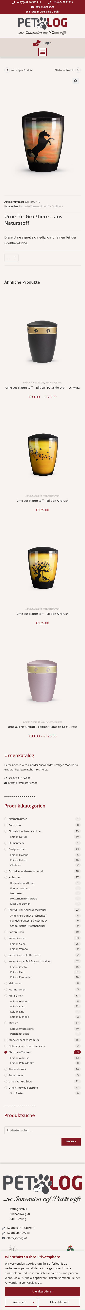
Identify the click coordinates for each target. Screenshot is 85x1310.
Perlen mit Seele (19, 1033)
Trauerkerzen (16, 1075)
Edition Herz (17, 972)
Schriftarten (17, 1093)
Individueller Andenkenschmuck (27, 910)
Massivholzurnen (20, 903)
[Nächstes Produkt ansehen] (78, 70)
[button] (42, 52)
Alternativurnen (18, 819)
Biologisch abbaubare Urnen (25, 831)
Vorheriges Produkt (21, 70)
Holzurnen (15, 877)
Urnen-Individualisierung (23, 1087)
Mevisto (13, 1023)
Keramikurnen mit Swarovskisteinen (30, 961)
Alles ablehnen (59, 1302)
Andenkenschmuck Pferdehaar (28, 915)
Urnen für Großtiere (51, 206)
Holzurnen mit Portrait (23, 898)
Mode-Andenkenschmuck (24, 1040)
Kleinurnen (15, 983)
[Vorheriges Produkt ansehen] (7, 70)
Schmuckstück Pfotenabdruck (27, 926)
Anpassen (19, 1302)
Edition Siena (18, 944)
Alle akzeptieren (42, 1291)
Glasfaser (15, 865)
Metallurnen (16, 995)
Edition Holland (19, 855)
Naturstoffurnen (29, 206)
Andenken (15, 825)
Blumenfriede (17, 843)
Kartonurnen (16, 932)
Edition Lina (17, 1011)
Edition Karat (18, 1006)
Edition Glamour (19, 1001)
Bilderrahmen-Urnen (22, 883)
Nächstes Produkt (64, 70)
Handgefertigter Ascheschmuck (28, 920)
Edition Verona (19, 949)
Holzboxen (16, 893)
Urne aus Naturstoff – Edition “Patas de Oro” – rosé (42, 727)
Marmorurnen (17, 989)
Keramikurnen (17, 938)
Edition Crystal (18, 967)
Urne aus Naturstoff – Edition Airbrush (42, 500)
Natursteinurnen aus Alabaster (27, 1046)
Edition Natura (18, 837)
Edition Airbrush (34, 495)
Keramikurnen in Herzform (24, 955)
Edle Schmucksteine (22, 1028)
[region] (42, 1280)
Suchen (70, 1141)
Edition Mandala (19, 1017)
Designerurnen (17, 849)
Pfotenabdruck (17, 1069)
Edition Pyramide (20, 977)
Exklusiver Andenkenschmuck (26, 871)
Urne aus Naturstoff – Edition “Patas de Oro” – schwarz (42, 387)
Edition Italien (18, 860)
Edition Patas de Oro (33, 382)
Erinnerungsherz (20, 888)
